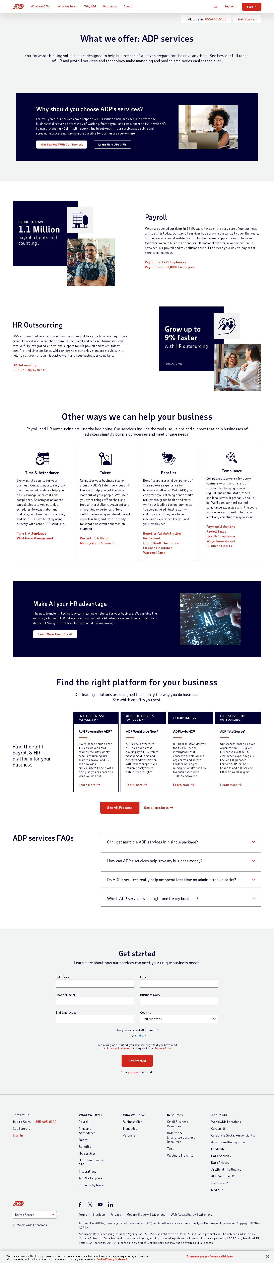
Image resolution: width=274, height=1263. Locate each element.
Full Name (62, 977)
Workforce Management (35, 538)
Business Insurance (158, 548)
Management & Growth (97, 543)
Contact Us (21, 1115)
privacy (133, 1072)
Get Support (21, 1128)
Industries (130, 1128)
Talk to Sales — (34, 1121)
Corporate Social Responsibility (233, 1135)
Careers (216, 1128)
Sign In (251, 6)
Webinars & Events (180, 1155)
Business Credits (219, 546)
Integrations (87, 1171)
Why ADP (90, 6)
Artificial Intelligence (226, 1169)
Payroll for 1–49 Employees (165, 262)
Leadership (218, 1149)
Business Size (132, 1121)
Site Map (98, 1214)
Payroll (84, 1121)
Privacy (116, 1214)
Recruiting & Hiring (95, 538)
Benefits (85, 1146)
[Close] (267, 1256)
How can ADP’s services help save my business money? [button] (154, 860)
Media (215, 1190)
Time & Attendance (31, 533)
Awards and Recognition (228, 1142)
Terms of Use (163, 1048)
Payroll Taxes (216, 531)
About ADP (219, 1115)
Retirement (151, 538)
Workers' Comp (154, 552)
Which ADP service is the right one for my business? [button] (152, 898)
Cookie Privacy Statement (112, 1259)
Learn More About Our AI (55, 634)
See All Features (119, 807)
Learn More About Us (112, 144)
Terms (83, 1214)
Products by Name (91, 1185)
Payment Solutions (220, 526)
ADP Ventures (221, 1176)
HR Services (87, 1153)
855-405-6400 (215, 19)
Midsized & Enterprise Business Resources (181, 1137)
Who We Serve (67, 6)
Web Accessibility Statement (191, 1214)
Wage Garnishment (220, 541)
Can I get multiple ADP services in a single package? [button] (152, 841)
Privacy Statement (119, 1048)
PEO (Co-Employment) (29, 370)
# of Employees (66, 1012)
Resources (110, 6)
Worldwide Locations (226, 1121)
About (128, 6)
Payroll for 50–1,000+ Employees (170, 267)
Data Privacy (220, 1162)
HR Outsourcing (25, 365)
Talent (83, 1140)
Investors (217, 1183)
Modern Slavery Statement (146, 1214)
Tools (170, 1148)
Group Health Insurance (161, 543)
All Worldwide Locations (30, 1225)
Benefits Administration (162, 533)
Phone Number (65, 995)
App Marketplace (90, 1178)
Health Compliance (220, 536)
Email (144, 977)
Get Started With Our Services (62, 144)
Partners (129, 1135)
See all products (156, 807)
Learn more (87, 785)
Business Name (150, 995)
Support (229, 6)
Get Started (247, 19)
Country (145, 1012)
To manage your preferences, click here (210, 1256)
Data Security (221, 1156)
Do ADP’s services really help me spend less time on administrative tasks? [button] (171, 879)
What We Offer (41, 6)
